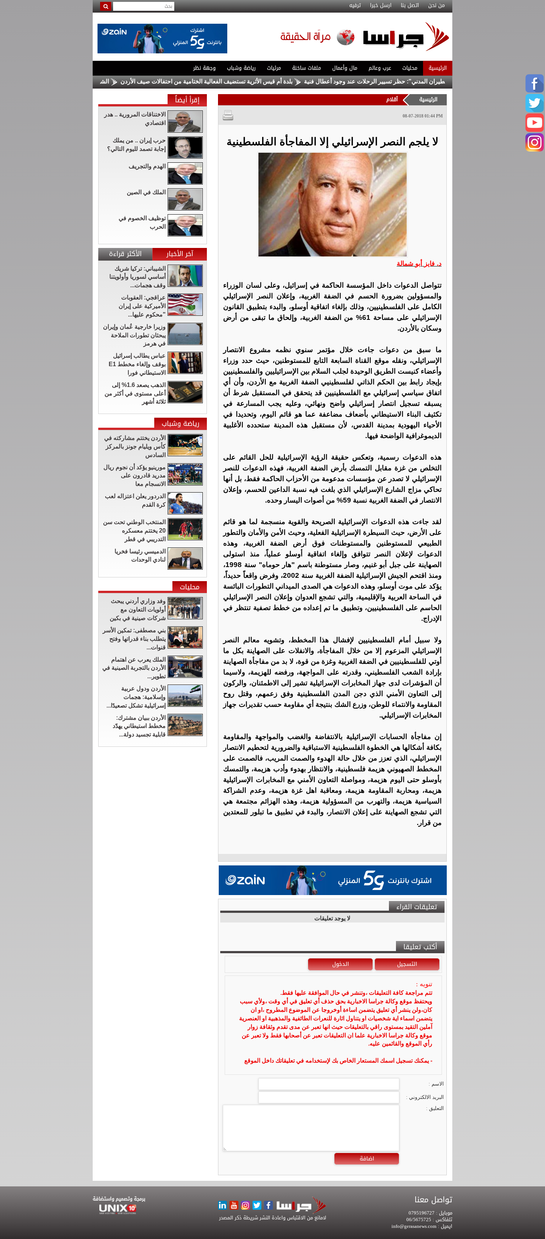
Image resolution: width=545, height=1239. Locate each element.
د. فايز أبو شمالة (419, 263)
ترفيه (355, 5)
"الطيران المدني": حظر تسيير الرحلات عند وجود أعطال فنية (413, 81)
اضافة (367, 1158)
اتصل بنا (410, 5)
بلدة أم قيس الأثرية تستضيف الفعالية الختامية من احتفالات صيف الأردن (242, 81)
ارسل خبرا (381, 5)
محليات (409, 68)
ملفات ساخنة (306, 68)
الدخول (340, 964)
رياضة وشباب (241, 68)
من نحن (436, 5)
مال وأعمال (344, 68)
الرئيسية (438, 68)
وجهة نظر (204, 68)
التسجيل (407, 964)
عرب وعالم (380, 68)
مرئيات (274, 68)
